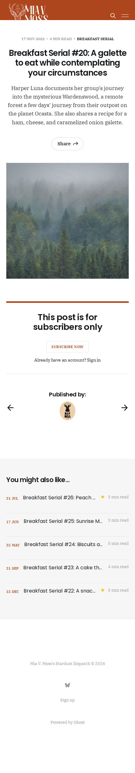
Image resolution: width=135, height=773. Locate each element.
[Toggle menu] (125, 15)
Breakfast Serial (95, 38)
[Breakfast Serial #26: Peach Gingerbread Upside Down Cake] (67, 501)
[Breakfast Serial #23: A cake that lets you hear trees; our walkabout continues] (67, 571)
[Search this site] (113, 15)
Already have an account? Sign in (67, 360)
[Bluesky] (67, 685)
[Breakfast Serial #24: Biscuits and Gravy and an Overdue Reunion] (67, 548)
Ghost (79, 722)
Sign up (67, 700)
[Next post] (125, 407)
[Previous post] (10, 407)
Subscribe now (67, 347)
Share (64, 144)
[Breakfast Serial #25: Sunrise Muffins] (67, 524)
